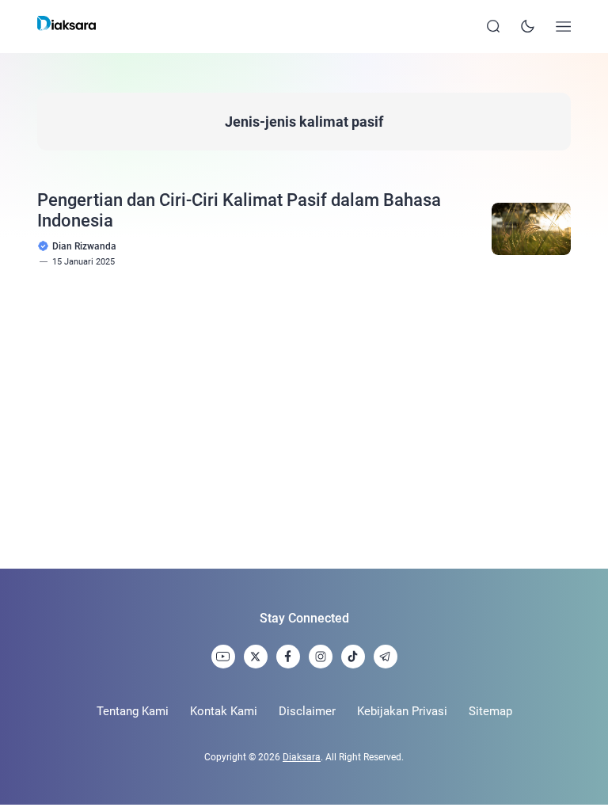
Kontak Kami (223, 711)
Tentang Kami (133, 711)
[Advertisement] (304, 418)
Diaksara (302, 757)
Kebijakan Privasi (402, 711)
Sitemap (490, 711)
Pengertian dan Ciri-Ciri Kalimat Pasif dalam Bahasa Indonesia (239, 210)
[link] (223, 656)
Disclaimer (307, 711)
